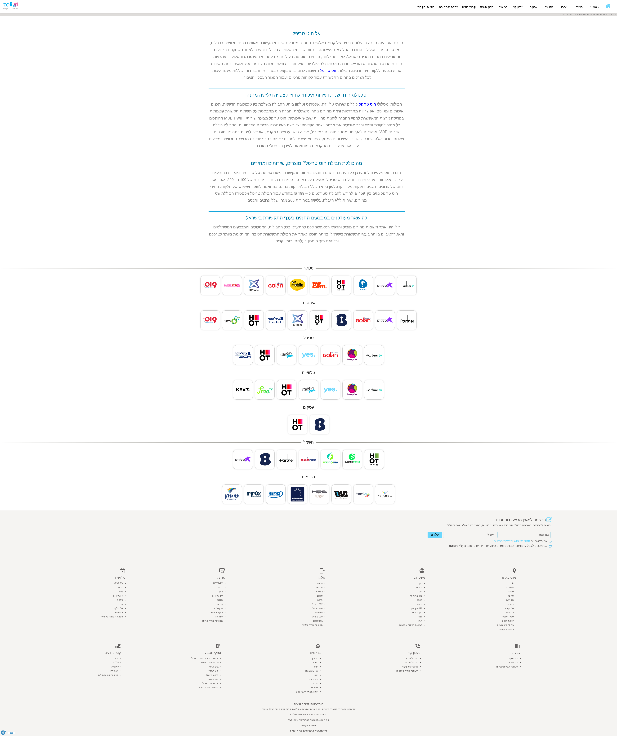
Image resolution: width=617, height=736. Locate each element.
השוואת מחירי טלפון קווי (406, 671)
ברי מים (510, 612)
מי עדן (315, 658)
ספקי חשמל (508, 616)
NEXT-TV (218, 583)
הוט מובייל (318, 608)
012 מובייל (317, 604)
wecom (319, 612)
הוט (420, 591)
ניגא (316, 675)
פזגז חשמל (213, 679)
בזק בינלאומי (416, 596)
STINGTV (118, 596)
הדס (316, 666)
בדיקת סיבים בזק (448, 7)
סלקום (419, 587)
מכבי (116, 658)
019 (420, 616)
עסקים (510, 604)
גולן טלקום (417, 612)
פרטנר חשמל (212, 675)
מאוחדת (115, 671)
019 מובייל (317, 616)
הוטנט (419, 600)
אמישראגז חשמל (210, 683)
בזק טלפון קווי (411, 658)
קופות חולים (508, 621)
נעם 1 (315, 683)
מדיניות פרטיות (503, 541)
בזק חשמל (214, 666)
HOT (220, 587)
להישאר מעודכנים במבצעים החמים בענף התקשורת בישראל (306, 217)
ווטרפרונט (313, 679)
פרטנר (419, 604)
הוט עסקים (513, 662)
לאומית (115, 666)
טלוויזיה (510, 600)
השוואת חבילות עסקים (507, 666)
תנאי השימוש (522, 541)
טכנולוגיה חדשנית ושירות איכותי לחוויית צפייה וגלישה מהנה (306, 94)
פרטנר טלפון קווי (410, 666)
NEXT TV (118, 583)
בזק (420, 583)
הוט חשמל (214, 671)
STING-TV (217, 596)
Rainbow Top (311, 671)
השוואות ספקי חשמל (209, 687)
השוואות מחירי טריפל (212, 621)
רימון (420, 621)
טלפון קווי (509, 608)
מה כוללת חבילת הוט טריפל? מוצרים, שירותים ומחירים (306, 162)
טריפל (511, 596)
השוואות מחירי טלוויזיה (112, 616)
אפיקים (314, 687)
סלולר (511, 591)
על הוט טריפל (306, 33)
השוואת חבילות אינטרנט (410, 625)
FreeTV (219, 616)
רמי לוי (319, 591)
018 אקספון (416, 608)
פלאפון (319, 583)
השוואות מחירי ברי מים (307, 691)
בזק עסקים (513, 658)
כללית (116, 662)
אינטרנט (510, 587)
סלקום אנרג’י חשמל (209, 662)
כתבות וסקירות (425, 7)
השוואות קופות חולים (108, 675)
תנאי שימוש (317, 703)
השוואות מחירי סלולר (312, 625)
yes (221, 591)
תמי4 (315, 662)
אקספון (319, 587)
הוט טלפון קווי (411, 662)
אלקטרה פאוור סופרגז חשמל (205, 658)
